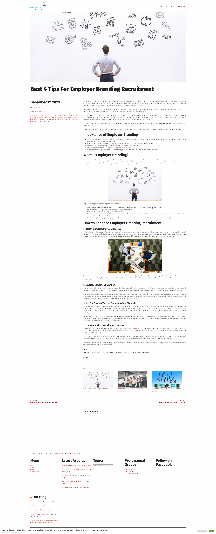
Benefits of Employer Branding (39, 115)
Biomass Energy (129, 471)
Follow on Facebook (164, 462)
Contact (173, 6)
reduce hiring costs (115, 148)
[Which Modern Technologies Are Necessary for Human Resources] (134, 379)
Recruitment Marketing (49, 119)
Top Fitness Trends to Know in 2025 (40, 510)
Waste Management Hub (132, 473)
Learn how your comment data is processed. (67, 453)
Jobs (37, 111)
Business (33, 111)
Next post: (172, 401)
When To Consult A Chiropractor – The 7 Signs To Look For (76, 482)
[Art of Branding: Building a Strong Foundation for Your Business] (99, 379)
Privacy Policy (181, 6)
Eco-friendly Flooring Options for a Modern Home (45, 502)
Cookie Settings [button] (202, 531)
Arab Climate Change (131, 469)
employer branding (67, 115)
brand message (125, 338)
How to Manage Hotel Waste (38, 506)
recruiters (145, 103)
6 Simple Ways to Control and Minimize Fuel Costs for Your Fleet (43, 515)
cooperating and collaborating (130, 328)
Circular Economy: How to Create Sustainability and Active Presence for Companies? (44, 521)
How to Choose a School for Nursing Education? (76, 488)
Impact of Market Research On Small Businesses (76, 465)
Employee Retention (55, 115)
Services (166, 6)
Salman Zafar (36, 107)
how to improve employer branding (59, 117)
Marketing (42, 111)
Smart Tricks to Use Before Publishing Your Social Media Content (76, 470)
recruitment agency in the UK (160, 109)
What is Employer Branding (65, 119)
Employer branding (89, 288)
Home (161, 6)
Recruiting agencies (89, 115)
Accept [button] (211, 531)
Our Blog (39, 497)
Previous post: (44, 401)
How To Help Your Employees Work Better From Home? (76, 476)
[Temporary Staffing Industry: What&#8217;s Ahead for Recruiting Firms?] (168, 379)
